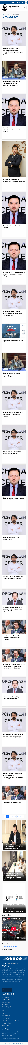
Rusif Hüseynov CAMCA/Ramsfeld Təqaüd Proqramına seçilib (13, 846)
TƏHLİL (4, 1013)
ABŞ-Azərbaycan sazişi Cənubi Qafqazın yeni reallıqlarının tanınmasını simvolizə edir (13, 736)
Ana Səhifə (6, 15)
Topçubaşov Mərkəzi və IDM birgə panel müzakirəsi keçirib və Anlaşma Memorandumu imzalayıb (14, 908)
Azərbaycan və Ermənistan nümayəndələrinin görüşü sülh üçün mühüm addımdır (13, 696)
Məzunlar (5, 1004)
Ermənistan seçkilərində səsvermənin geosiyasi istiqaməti (14, 180)
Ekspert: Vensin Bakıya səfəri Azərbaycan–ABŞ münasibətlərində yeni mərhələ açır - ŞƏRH (13, 776)
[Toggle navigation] (25, 7)
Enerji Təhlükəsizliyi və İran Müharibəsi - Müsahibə (12, 452)
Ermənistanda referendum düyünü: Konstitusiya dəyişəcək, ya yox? (13, 129)
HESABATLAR (6, 1016)
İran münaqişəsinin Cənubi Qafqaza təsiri (11, 538)
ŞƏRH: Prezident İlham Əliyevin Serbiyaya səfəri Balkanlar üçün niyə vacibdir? (13, 609)
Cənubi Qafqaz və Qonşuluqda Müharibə (13, 341)
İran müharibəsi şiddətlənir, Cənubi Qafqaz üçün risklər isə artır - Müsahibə (13, 375)
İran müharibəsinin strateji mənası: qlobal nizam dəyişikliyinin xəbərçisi (11, 83)
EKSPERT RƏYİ (6, 1018)
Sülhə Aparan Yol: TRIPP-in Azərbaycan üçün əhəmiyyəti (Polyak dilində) (12, 313)
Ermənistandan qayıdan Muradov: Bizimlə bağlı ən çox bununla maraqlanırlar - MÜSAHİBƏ (14, 666)
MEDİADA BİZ (6, 1025)
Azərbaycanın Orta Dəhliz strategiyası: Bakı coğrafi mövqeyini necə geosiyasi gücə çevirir (13, 51)
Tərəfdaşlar (6, 1007)
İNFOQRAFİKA (6, 1023)
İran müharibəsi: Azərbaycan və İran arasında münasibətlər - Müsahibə (13, 414)
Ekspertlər (6, 1002)
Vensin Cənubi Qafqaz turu (12, 802)
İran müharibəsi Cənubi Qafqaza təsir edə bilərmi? (13, 499)
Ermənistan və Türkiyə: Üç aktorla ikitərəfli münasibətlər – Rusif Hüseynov (14, 274)
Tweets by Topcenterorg (9, 946)
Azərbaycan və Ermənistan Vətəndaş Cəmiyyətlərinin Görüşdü (11, 637)
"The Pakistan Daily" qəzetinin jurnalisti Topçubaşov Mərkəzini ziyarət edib (12, 877)
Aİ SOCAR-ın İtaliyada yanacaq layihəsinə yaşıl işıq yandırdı (13, 577)
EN (26, 2)
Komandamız (6, 999)
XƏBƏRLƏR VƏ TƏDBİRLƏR (10, 1020)
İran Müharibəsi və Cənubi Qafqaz (11, 226)
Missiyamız (5, 997)
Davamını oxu (7, 990)
